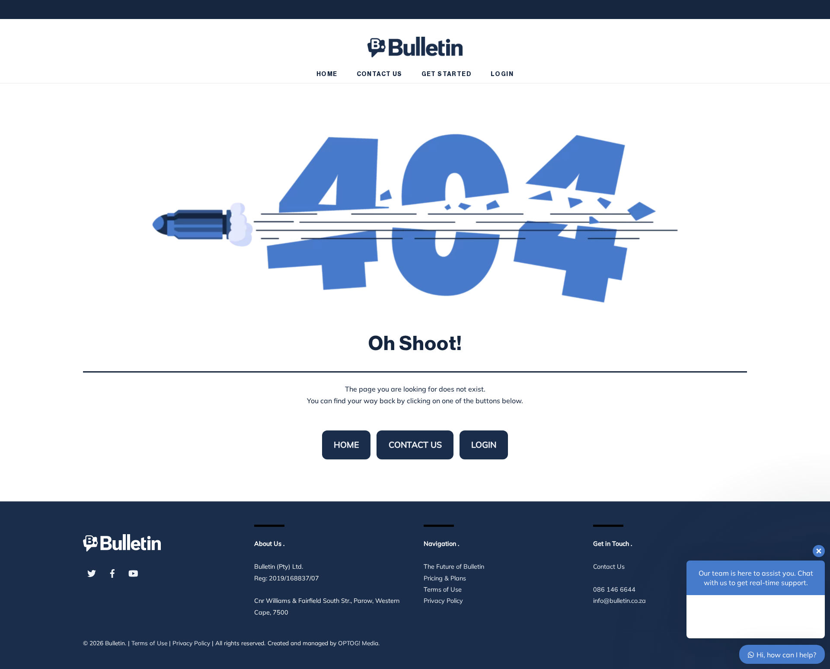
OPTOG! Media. (359, 643)
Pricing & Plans (445, 578)
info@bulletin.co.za (619, 601)
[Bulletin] (415, 43)
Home (327, 74)
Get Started (446, 74)
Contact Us (379, 74)
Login (502, 74)
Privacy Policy (443, 601)
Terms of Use (443, 589)
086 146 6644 (614, 589)
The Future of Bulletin (454, 566)
